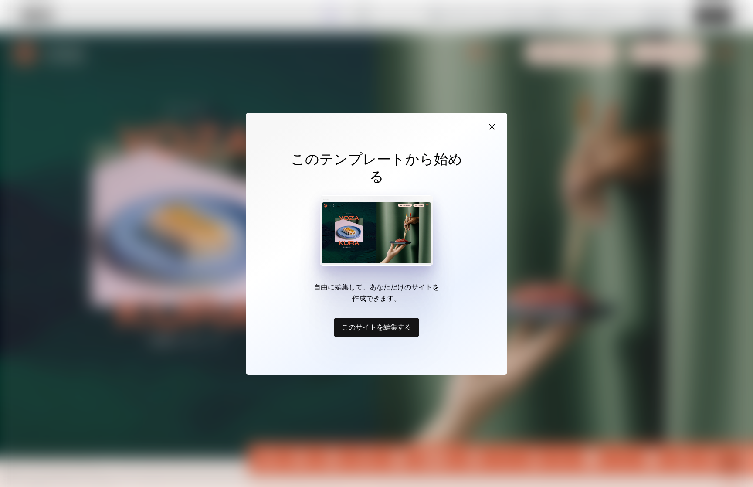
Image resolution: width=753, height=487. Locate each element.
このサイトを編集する (376, 327)
